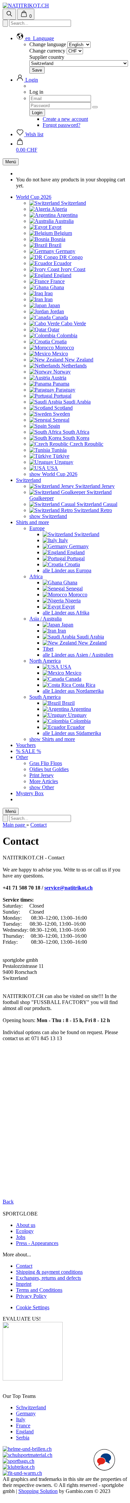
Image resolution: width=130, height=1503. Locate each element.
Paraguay (64, 390)
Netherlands (73, 365)
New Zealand (78, 359)
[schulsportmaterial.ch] (27, 1455)
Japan (53, 305)
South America (45, 697)
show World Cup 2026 (53, 474)
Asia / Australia (45, 618)
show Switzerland (48, 516)
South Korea (75, 438)
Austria (58, 378)
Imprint (23, 1284)
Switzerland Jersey (94, 486)
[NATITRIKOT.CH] (26, 5)
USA (52, 468)
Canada (59, 317)
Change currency (47, 51)
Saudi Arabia (76, 402)
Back (8, 1201)
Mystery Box (30, 793)
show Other (41, 787)
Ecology (25, 1231)
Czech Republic (85, 444)
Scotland (63, 408)
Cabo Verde (73, 323)
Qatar (52, 329)
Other (22, 757)
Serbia (22, 1437)
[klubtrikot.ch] (19, 1467)
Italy (62, 540)
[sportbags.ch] (18, 1461)
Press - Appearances (37, 1243)
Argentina (67, 215)
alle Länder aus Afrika (66, 612)
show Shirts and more (52, 739)
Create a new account (65, 119)
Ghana (56, 287)
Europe (37, 528)
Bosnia (57, 239)
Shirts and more (32, 522)
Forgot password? (61, 125)
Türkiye (60, 456)
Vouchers (26, 745)
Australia (64, 221)
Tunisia (58, 450)
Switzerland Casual (96, 504)
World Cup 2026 (33, 197)
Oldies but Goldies (49, 769)
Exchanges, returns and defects (48, 1278)
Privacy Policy (31, 1296)
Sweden (61, 414)
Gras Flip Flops (45, 763)
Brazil (54, 245)
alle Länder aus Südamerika (72, 733)
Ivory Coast (72, 269)
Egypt (54, 227)
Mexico (59, 353)
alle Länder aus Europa (67, 570)
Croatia (58, 341)
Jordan (56, 311)
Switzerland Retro (92, 510)
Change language (47, 44)
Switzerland (73, 203)
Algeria (58, 209)
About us (25, 1225)
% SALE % (28, 751)
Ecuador (61, 263)
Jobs (20, 1237)
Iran (48, 299)
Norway (61, 371)
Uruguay (63, 462)
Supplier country (46, 57)
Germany (64, 251)
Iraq (48, 293)
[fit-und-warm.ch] (22, 1473)
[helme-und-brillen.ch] (27, 1449)
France (57, 281)
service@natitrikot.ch (68, 888)
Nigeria (72, 600)
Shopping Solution (38, 1491)
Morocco (64, 347)
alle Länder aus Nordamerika (73, 691)
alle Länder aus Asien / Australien (78, 655)
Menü (10, 161)
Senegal (60, 420)
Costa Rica (83, 685)
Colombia (66, 335)
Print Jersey (41, 775)
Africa (36, 576)
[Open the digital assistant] (104, 1460)
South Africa (75, 432)
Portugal (61, 396)
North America (45, 661)
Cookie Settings (32, 1307)
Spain (53, 426)
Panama (60, 384)
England (61, 275)
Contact (24, 1266)
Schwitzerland (31, 1407)
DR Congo (70, 257)
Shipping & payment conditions (49, 1272)
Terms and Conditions (39, 1290)
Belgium (62, 233)
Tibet (48, 649)
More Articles (43, 781)
